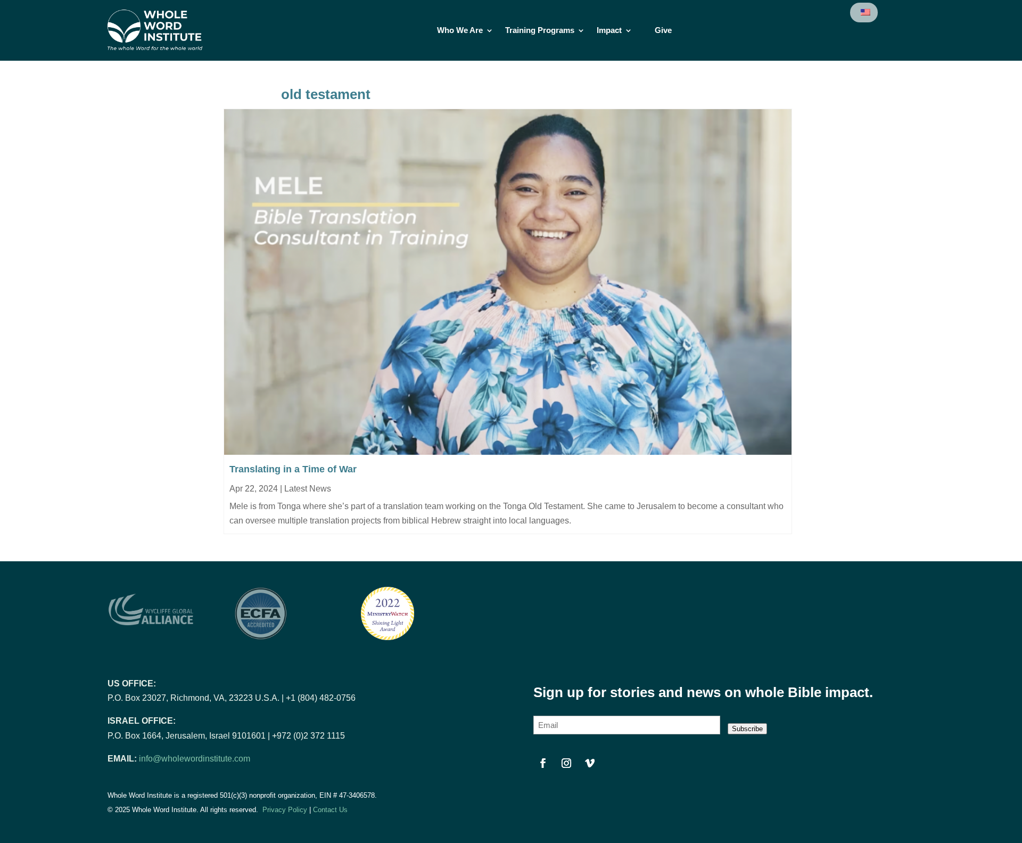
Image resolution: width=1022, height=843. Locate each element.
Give (663, 31)
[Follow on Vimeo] (589, 763)
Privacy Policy (284, 810)
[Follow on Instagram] (566, 763)
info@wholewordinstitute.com (194, 758)
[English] (864, 12)
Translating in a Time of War (293, 469)
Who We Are (460, 31)
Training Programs (539, 31)
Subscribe (747, 729)
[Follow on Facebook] (543, 763)
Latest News (307, 488)
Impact (609, 31)
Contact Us (330, 810)
